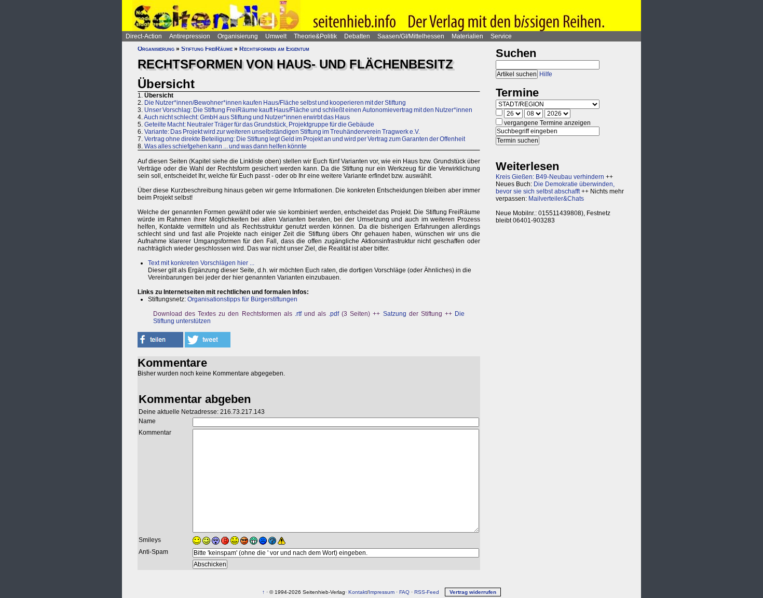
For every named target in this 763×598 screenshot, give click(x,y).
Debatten (357, 36)
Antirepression (189, 36)
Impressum (381, 592)
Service (501, 36)
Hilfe (545, 74)
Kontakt (357, 592)
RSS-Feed (426, 592)
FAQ (404, 592)
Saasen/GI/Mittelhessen (410, 36)
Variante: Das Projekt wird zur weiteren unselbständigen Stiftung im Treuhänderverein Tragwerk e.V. (282, 131)
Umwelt (276, 36)
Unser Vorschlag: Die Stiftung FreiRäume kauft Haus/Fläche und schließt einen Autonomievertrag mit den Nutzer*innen (308, 110)
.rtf (298, 313)
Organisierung (237, 36)
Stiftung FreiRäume (207, 48)
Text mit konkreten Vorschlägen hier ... (201, 263)
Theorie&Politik (315, 36)
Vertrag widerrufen (472, 592)
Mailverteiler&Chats (556, 198)
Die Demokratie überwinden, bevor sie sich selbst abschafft (555, 187)
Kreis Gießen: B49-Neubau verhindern (550, 176)
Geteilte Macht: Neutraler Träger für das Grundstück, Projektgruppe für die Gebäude (259, 124)
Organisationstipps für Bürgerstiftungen (242, 299)
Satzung (394, 313)
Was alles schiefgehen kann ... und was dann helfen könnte (225, 146)
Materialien (467, 36)
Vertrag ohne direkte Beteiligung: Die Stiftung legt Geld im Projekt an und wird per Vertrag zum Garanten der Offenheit (304, 139)
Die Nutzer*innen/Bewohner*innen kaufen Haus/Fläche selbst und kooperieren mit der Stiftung (275, 102)
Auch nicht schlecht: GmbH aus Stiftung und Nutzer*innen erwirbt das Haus (247, 117)
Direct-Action (144, 36)
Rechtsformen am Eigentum (274, 48)
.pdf (334, 313)
